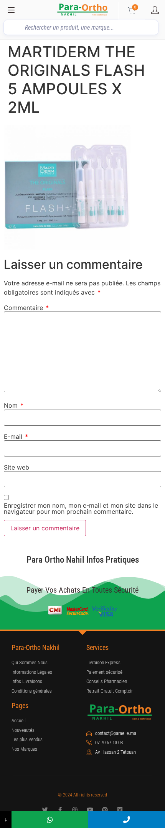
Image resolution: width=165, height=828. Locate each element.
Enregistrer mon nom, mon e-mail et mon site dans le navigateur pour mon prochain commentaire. (81, 508)
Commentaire (26, 308)
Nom (13, 405)
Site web (16, 467)
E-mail (16, 436)
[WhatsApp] (50, 819)
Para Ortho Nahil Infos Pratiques (82, 560)
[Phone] (126, 819)
